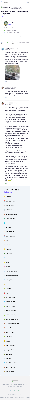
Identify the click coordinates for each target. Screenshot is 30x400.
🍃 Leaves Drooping (10, 310)
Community (6, 7)
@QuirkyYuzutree (9, 50)
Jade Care (8, 192)
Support (2, 397)
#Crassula (4, 17)
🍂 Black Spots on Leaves (12, 323)
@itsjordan (8, 104)
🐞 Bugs (6, 293)
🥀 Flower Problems (10, 297)
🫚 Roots (6, 240)
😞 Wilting (7, 262)
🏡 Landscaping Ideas (10, 214)
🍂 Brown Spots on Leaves (12, 328)
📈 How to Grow (9, 205)
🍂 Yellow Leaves (9, 332)
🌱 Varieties (7, 288)
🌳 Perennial (8, 336)
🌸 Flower (7, 266)
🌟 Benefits (7, 196)
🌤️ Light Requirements (11, 275)
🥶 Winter (7, 223)
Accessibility (21, 397)
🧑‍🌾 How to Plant (9, 371)
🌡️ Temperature (9, 350)
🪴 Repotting (8, 253)
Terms (16, 397)
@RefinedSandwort (10, 88)
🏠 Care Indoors (9, 231)
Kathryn (7, 48)
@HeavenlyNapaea (16, 8)
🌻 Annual (7, 341)
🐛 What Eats (8, 354)
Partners (7, 397)
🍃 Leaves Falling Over (11, 319)
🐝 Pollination (8, 210)
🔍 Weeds (7, 258)
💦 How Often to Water (11, 363)
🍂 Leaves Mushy (9, 367)
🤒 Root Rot (7, 249)
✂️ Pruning (7, 245)
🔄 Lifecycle (7, 227)
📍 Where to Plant (9, 201)
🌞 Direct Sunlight (9, 345)
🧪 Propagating (8, 280)
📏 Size (6, 284)
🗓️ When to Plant (9, 236)
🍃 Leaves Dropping (10, 315)
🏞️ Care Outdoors (9, 218)
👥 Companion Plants (10, 271)
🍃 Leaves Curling (9, 306)
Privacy (11, 397)
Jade (9, 24)
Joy (6, 87)
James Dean (11, 22)
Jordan (6, 103)
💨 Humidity (7, 358)
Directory (28, 397)
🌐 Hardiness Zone (10, 301)
